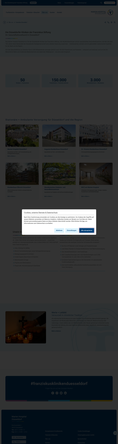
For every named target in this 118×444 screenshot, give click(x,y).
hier (83, 221)
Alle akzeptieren (86, 230)
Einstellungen (71, 230)
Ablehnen (59, 230)
